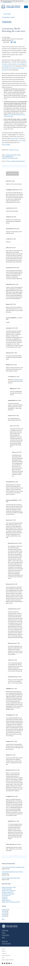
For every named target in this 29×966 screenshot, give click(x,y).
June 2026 (4, 913)
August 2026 (5, 909)
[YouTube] (9, 963)
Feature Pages (5, 930)
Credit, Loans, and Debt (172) (8, 890)
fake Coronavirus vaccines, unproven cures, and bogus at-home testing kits (14, 64)
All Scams (8, 161)
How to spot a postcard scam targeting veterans (13, 867)
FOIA (3, 957)
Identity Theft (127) (6, 900)
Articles (3, 932)
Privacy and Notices (6, 955)
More (3, 919)
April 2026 (4, 916)
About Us (4, 951)
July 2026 (4, 911)
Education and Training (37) (8, 893)
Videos (3, 937)
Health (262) (5, 898)
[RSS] (11, 963)
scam (17, 149)
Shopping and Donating (11, 155)
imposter (11, 149)
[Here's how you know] (12, 1)
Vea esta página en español (8, 17)
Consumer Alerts (7, 14)
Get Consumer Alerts (6, 943)
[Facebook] (2, 963)
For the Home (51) (6, 895)
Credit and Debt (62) (6, 889)
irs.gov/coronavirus (14, 138)
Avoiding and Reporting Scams (18, 161)
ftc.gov (3, 949)
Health (18, 155)
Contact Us (4, 953)
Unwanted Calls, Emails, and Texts (10, 158)
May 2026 (4, 914)
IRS (15, 149)
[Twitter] (4, 963)
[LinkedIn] (7, 963)
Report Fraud (5, 941)
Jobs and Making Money (7, 156)
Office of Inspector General (7, 959)
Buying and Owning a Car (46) (9, 887)
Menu (26, 6)
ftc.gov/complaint (6, 144)
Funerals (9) (4, 897)
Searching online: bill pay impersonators (11, 878)
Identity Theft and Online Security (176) (11, 902)
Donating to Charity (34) (7, 892)
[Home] (12, 8)
